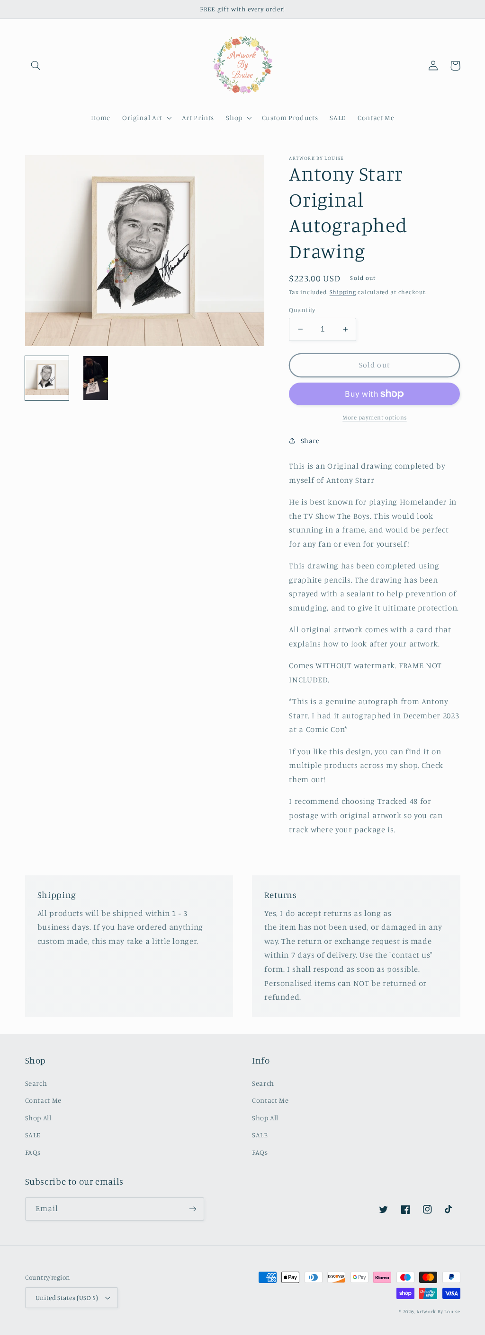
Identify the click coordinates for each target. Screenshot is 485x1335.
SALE (33, 1135)
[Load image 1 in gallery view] (47, 378)
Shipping (343, 292)
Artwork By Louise (438, 1311)
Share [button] (310, 440)
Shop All (38, 1118)
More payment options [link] (374, 417)
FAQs (33, 1152)
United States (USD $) (67, 1297)
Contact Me (43, 1100)
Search (36, 1083)
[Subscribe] (192, 1209)
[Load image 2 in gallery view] (96, 378)
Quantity (302, 310)
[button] (36, 66)
